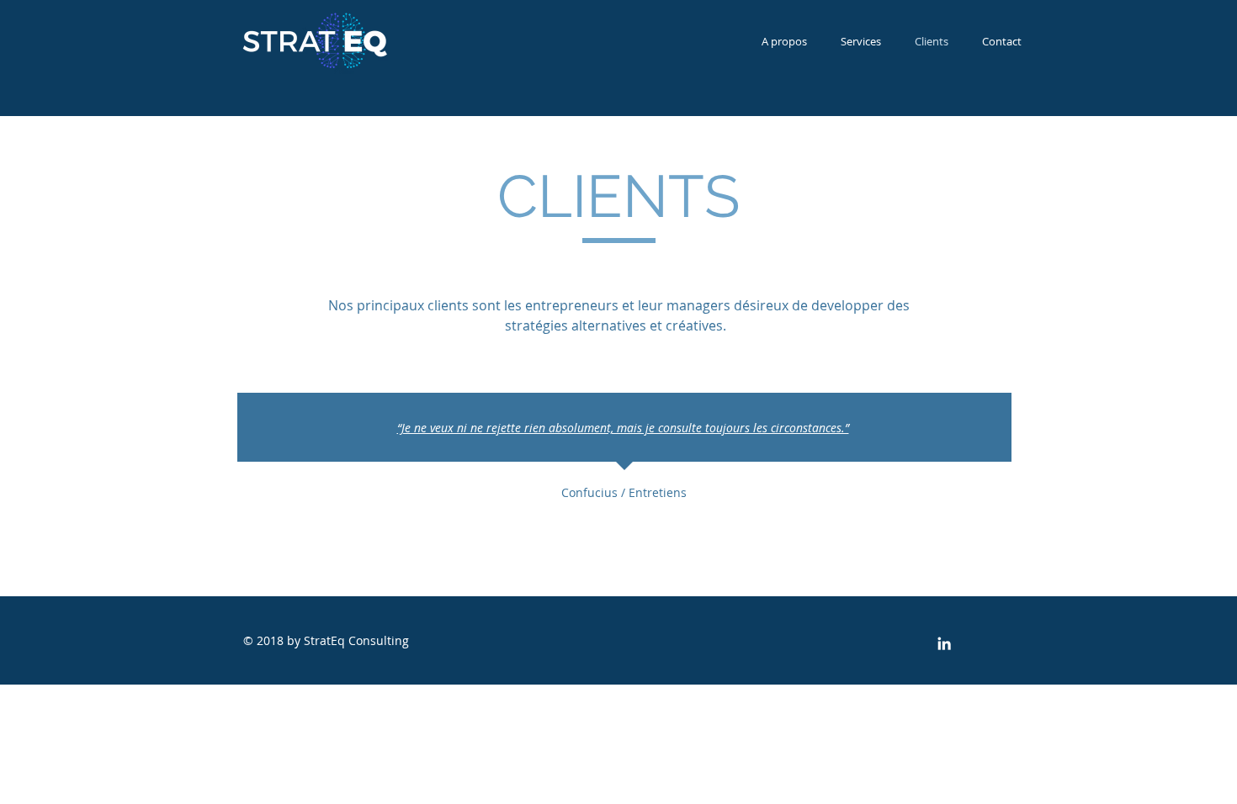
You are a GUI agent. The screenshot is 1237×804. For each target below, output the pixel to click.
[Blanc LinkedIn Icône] (944, 643)
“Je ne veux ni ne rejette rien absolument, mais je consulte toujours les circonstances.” (623, 428)
